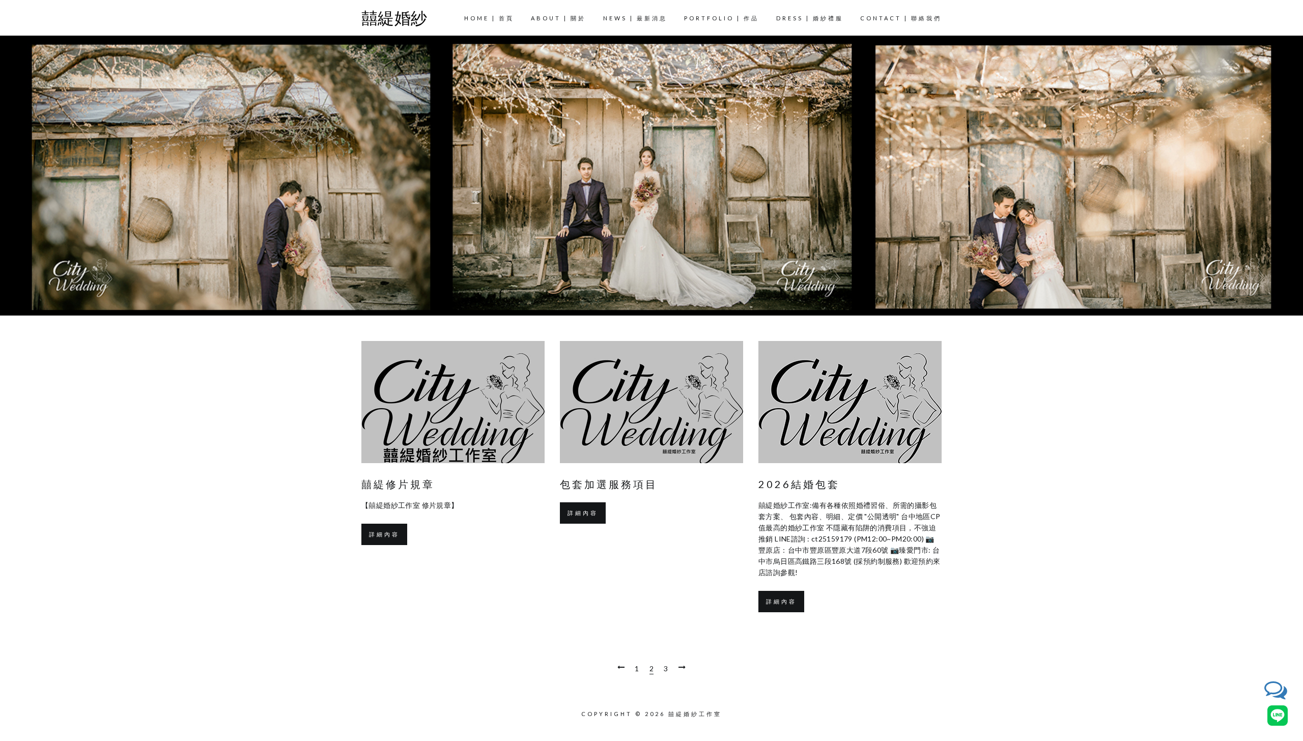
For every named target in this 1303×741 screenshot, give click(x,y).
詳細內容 (384, 534)
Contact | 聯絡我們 (901, 18)
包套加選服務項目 (609, 484)
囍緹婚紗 (394, 17)
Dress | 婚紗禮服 (809, 18)
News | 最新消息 (635, 18)
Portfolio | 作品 (721, 18)
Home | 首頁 (489, 18)
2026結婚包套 (799, 484)
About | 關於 (558, 18)
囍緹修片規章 (398, 484)
